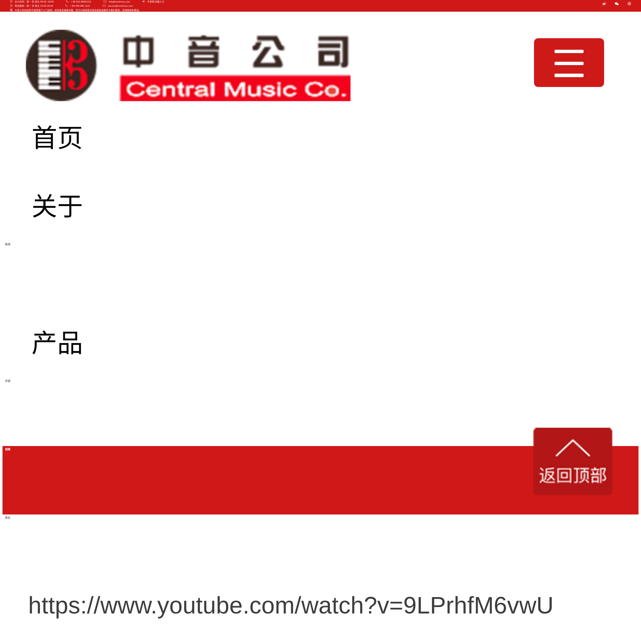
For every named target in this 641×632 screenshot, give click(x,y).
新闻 (57, 275)
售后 (57, 548)
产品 (57, 343)
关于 (57, 206)
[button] (617, 4)
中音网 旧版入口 (155, 2)
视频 (57, 480)
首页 (57, 138)
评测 (57, 411)
